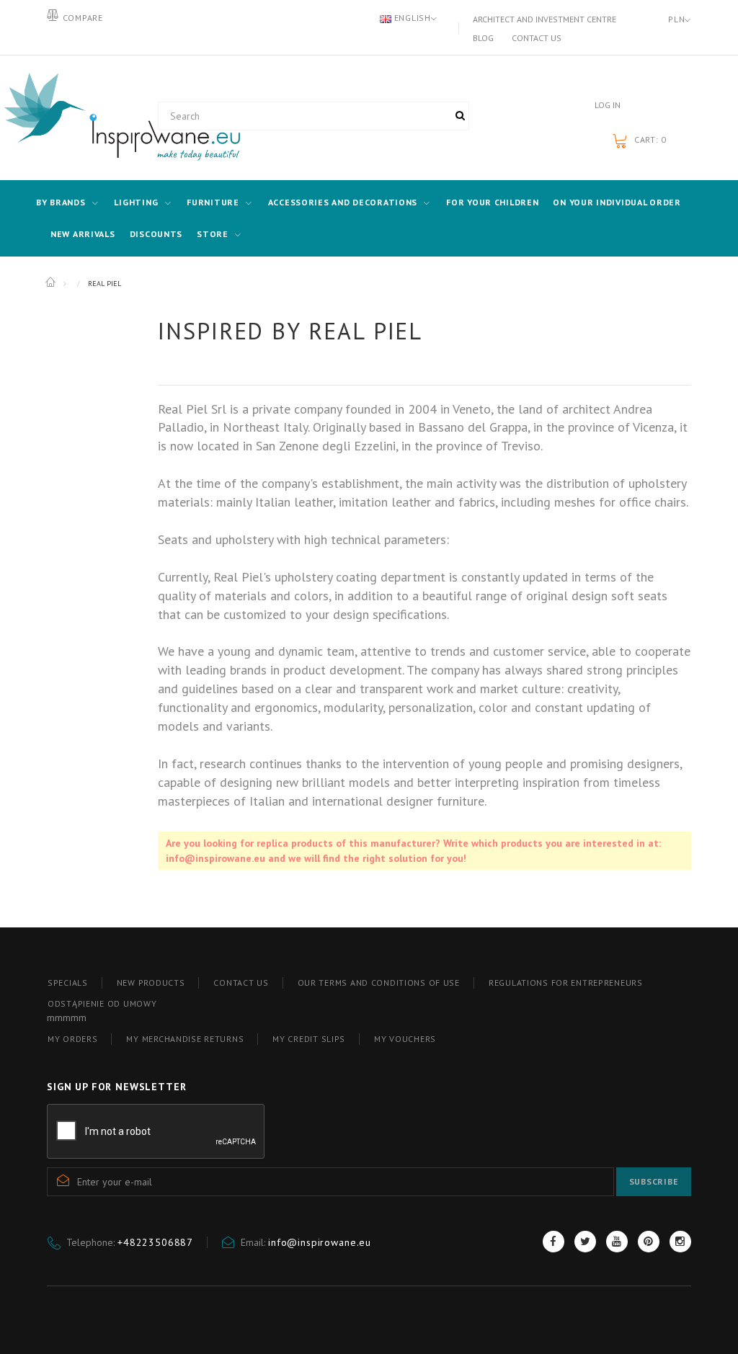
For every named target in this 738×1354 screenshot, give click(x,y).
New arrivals (82, 233)
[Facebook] (553, 1241)
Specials (68, 982)
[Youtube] (617, 1241)
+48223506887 (155, 1242)
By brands (60, 202)
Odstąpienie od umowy (102, 1003)
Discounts (156, 233)
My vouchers (405, 1038)
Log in (608, 104)
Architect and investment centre (544, 19)
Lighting (136, 202)
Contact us (536, 37)
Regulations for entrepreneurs (566, 982)
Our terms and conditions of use (379, 982)
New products (151, 982)
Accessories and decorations (342, 202)
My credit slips (308, 1038)
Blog (483, 37)
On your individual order (616, 202)
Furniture (213, 202)
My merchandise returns (185, 1038)
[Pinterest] (648, 1241)
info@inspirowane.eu (319, 1242)
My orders (72, 1038)
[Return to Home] (51, 282)
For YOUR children (492, 202)
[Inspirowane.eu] (91, 117)
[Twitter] (585, 1241)
